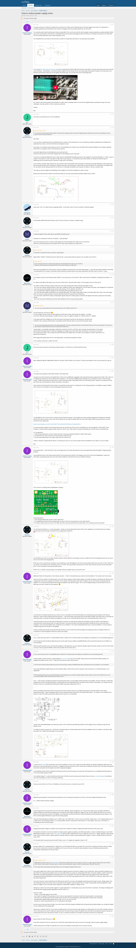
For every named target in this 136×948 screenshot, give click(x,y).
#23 (113, 843)
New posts (24, 8)
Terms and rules (93, 943)
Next (27, 21)
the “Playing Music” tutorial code (49, 69)
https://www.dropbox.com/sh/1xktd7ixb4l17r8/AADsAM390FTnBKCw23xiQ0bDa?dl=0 (57, 424)
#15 (113, 573)
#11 (113, 357)
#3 (113, 127)
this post (43, 764)
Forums (30, 5)
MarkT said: (37, 250)
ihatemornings (26, 15)
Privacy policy (101, 943)
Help (107, 943)
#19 (113, 781)
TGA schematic (58, 833)
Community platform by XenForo (68, 946)
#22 (113, 826)
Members (47, 5)
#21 (113, 808)
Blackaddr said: (37, 305)
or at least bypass (99, 776)
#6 (113, 231)
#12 (113, 371)
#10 (113, 344)
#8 (113, 274)
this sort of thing (64, 658)
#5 (113, 217)
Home (24, 5)
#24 (113, 857)
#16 (113, 635)
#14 (113, 526)
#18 (113, 762)
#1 (113, 24)
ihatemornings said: (39, 130)
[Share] (111, 24)
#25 (113, 916)
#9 (113, 302)
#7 (113, 247)
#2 (113, 114)
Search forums (31, 8)
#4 (113, 204)
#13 (113, 447)
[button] (43, 5)
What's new (38, 5)
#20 (113, 794)
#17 (113, 651)
